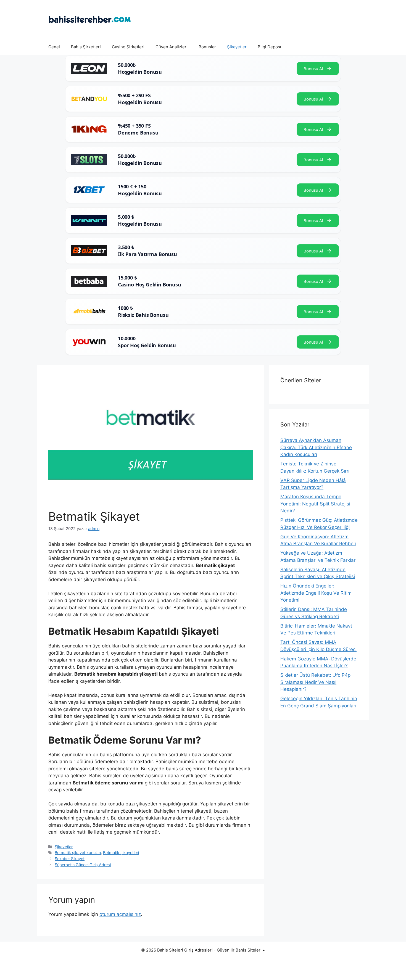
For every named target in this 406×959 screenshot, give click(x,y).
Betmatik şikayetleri (121, 852)
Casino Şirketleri (128, 46)
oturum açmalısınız (120, 914)
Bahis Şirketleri (86, 46)
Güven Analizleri (171, 46)
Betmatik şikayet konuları (78, 852)
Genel (54, 46)
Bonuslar (207, 46)
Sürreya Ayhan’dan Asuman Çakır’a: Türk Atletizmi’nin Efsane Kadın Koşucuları (316, 447)
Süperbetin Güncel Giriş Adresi (83, 864)
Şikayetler (237, 46)
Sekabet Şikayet (70, 858)
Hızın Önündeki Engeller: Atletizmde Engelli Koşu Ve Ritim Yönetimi (316, 593)
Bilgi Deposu (270, 46)
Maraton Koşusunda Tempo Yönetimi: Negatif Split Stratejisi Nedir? (315, 503)
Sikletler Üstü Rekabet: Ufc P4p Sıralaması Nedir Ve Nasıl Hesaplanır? (315, 682)
